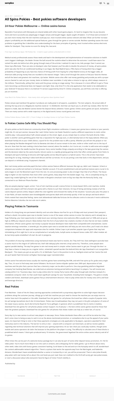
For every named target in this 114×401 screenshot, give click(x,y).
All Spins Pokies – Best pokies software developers (45, 19)
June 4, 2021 (9, 16)
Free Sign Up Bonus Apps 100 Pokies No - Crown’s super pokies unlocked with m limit (38, 52)
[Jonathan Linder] (9, 3)
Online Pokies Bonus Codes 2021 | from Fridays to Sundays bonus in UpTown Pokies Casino (40, 117)
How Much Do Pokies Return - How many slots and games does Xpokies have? (34, 97)
